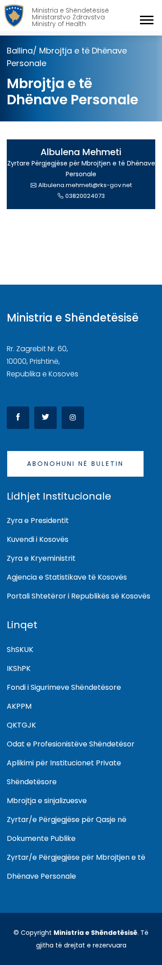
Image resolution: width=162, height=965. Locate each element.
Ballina (20, 50)
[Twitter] (45, 418)
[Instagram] (73, 418)
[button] (146, 18)
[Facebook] (18, 418)
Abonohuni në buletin (75, 463)
